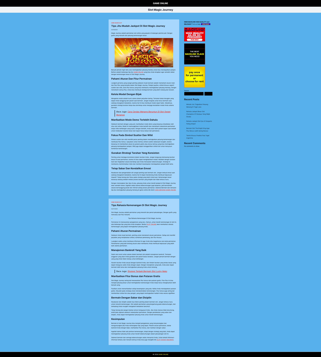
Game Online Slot (116, 23)
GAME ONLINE (163, 354)
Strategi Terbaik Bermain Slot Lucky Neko (147, 271)
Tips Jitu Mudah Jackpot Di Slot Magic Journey (138, 26)
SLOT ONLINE (151, 224)
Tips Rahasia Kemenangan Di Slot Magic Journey (139, 205)
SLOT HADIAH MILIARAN (165, 340)
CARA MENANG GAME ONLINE (165, 190)
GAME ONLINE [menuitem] (138, 72)
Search (186, 91)
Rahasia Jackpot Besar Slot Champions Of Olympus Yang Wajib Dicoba (198, 114)
